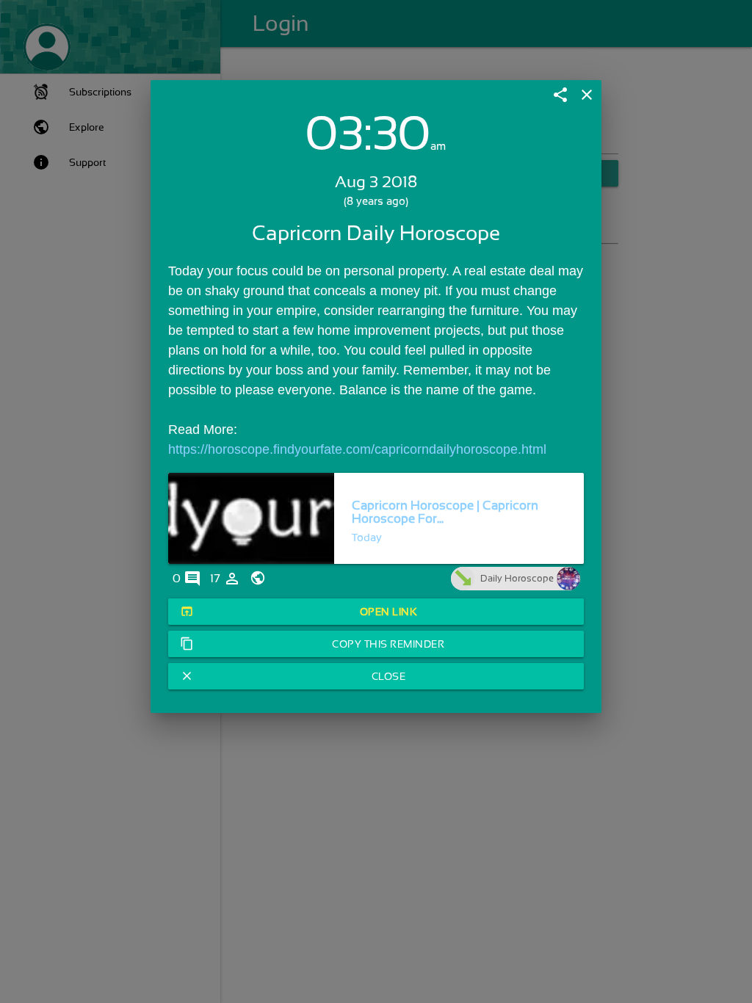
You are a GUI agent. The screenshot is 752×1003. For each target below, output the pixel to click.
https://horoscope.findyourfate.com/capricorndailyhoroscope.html (357, 449)
